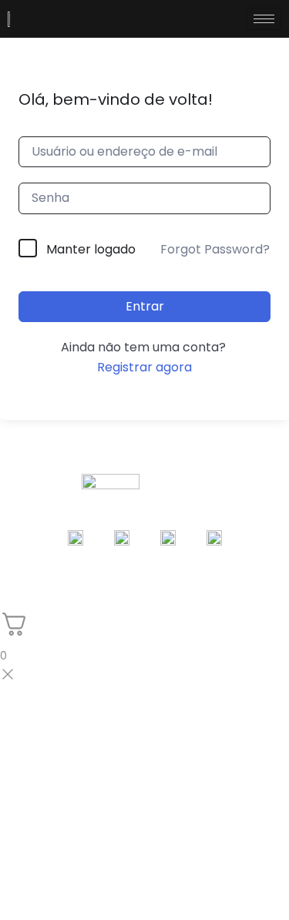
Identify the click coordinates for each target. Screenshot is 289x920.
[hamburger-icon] (264, 19)
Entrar (145, 306)
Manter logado (91, 249)
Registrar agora (144, 367)
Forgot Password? (215, 249)
